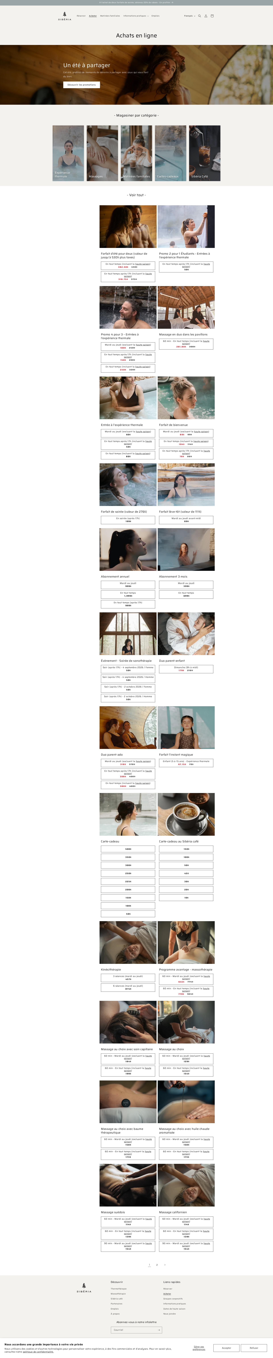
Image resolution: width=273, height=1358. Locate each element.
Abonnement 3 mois (173, 576)
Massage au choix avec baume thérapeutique (122, 1130)
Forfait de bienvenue (173, 425)
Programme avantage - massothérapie (185, 969)
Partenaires (116, 1303)
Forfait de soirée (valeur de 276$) (124, 511)
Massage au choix (171, 1049)
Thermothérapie (119, 1288)
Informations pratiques (174, 1303)
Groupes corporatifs (173, 1298)
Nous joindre (169, 1313)
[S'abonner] (159, 1330)
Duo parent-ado (112, 754)
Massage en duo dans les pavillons (183, 334)
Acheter (167, 1293)
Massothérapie (118, 1293)
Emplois (115, 1308)
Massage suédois (113, 1212)
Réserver (167, 1288)
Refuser (254, 1348)
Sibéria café (117, 1298)
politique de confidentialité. (38, 1352)
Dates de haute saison (174, 1308)
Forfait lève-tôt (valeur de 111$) (180, 511)
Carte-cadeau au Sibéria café (179, 841)
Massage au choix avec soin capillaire (127, 1049)
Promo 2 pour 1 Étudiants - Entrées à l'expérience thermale (184, 255)
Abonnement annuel (115, 576)
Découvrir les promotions (82, 84)
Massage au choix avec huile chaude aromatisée (184, 1130)
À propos (115, 1313)
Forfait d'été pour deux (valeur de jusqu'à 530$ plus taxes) (124, 255)
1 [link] (149, 1265)
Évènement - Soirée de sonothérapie (126, 661)
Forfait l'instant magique (176, 754)
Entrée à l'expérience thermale (122, 425)
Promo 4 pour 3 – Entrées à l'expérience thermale (120, 336)
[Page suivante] (165, 1265)
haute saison (142, 264)
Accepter (226, 1348)
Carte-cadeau (110, 841)
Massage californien (173, 1212)
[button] (136, 16)
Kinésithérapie (111, 969)
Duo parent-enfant (172, 661)
